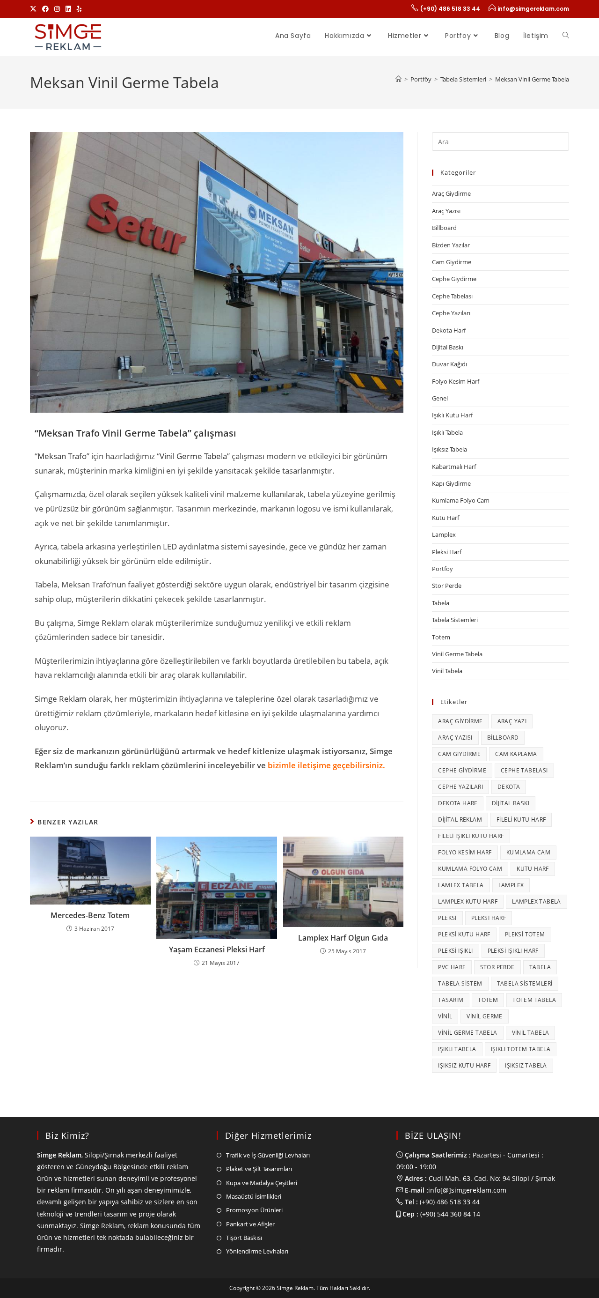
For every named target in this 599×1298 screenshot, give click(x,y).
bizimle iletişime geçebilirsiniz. (326, 765)
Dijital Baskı (447, 347)
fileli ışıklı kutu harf (471, 836)
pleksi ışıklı (455, 951)
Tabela (440, 603)
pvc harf (451, 967)
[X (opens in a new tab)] (34, 9)
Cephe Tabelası (452, 296)
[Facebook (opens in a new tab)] (45, 9)
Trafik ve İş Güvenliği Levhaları (268, 1155)
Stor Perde (446, 585)
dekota (508, 787)
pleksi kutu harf (464, 934)
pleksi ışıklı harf (513, 951)
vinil (445, 1016)
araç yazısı (455, 738)
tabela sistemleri (525, 983)
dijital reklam (460, 819)
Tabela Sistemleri (455, 620)
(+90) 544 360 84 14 (450, 1213)
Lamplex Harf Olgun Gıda (343, 938)
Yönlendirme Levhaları (257, 1251)
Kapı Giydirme (451, 483)
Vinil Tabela (447, 671)
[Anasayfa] (398, 79)
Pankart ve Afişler (250, 1224)
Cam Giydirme (451, 262)
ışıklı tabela (457, 1049)
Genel (440, 398)
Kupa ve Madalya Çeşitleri (261, 1183)
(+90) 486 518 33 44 (450, 9)
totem (488, 1000)
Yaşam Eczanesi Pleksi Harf (217, 949)
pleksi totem (525, 934)
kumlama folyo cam (470, 869)
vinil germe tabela (467, 1033)
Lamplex (444, 534)
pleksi (447, 918)
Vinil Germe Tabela (193, 456)
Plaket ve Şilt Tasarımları (259, 1168)
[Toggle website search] (565, 35)
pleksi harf (488, 918)
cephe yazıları (460, 787)
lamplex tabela (536, 901)
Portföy (442, 568)
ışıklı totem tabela (521, 1049)
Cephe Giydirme (454, 278)
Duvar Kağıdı (449, 364)
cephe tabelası (524, 770)
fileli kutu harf (521, 819)
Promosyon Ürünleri (254, 1210)
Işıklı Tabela (447, 432)
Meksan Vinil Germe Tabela (532, 79)
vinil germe (484, 1016)
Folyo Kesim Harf (455, 381)
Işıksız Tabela (449, 449)
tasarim (450, 1000)
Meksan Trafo (62, 456)
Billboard (444, 227)
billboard (503, 738)
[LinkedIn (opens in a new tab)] (68, 9)
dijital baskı (510, 803)
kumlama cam (528, 852)
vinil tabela (530, 1033)
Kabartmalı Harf (454, 466)
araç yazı (512, 721)
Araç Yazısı (446, 211)
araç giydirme (460, 721)
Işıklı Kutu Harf (452, 415)
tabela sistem (460, 983)
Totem (441, 637)
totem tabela (534, 1000)
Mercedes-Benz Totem (90, 915)
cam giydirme (459, 754)
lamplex (511, 885)
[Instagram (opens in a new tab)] (57, 9)
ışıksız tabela (526, 1065)
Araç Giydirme (451, 193)
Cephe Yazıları (451, 313)
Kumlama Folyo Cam (460, 500)
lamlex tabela (460, 885)
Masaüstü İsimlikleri (253, 1196)
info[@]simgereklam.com (467, 1190)
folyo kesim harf (464, 852)
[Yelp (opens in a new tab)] (79, 9)
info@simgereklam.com (533, 9)
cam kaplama (516, 754)
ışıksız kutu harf (464, 1065)
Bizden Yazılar (451, 245)
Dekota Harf (449, 330)
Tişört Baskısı (244, 1237)
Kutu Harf (445, 517)
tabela (540, 967)
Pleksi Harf (446, 552)
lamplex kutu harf (467, 901)
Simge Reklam (61, 698)
